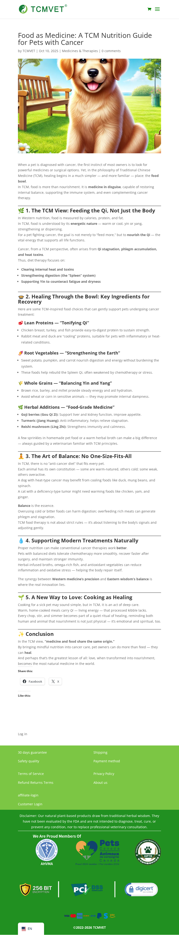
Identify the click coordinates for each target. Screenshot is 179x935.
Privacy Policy (103, 773)
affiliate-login (28, 795)
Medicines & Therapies (80, 51)
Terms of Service (31, 773)
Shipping (100, 752)
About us (100, 782)
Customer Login (30, 804)
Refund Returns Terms (35, 782)
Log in (22, 734)
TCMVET (29, 51)
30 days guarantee (32, 752)
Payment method (106, 761)
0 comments (111, 51)
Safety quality (28, 761)
